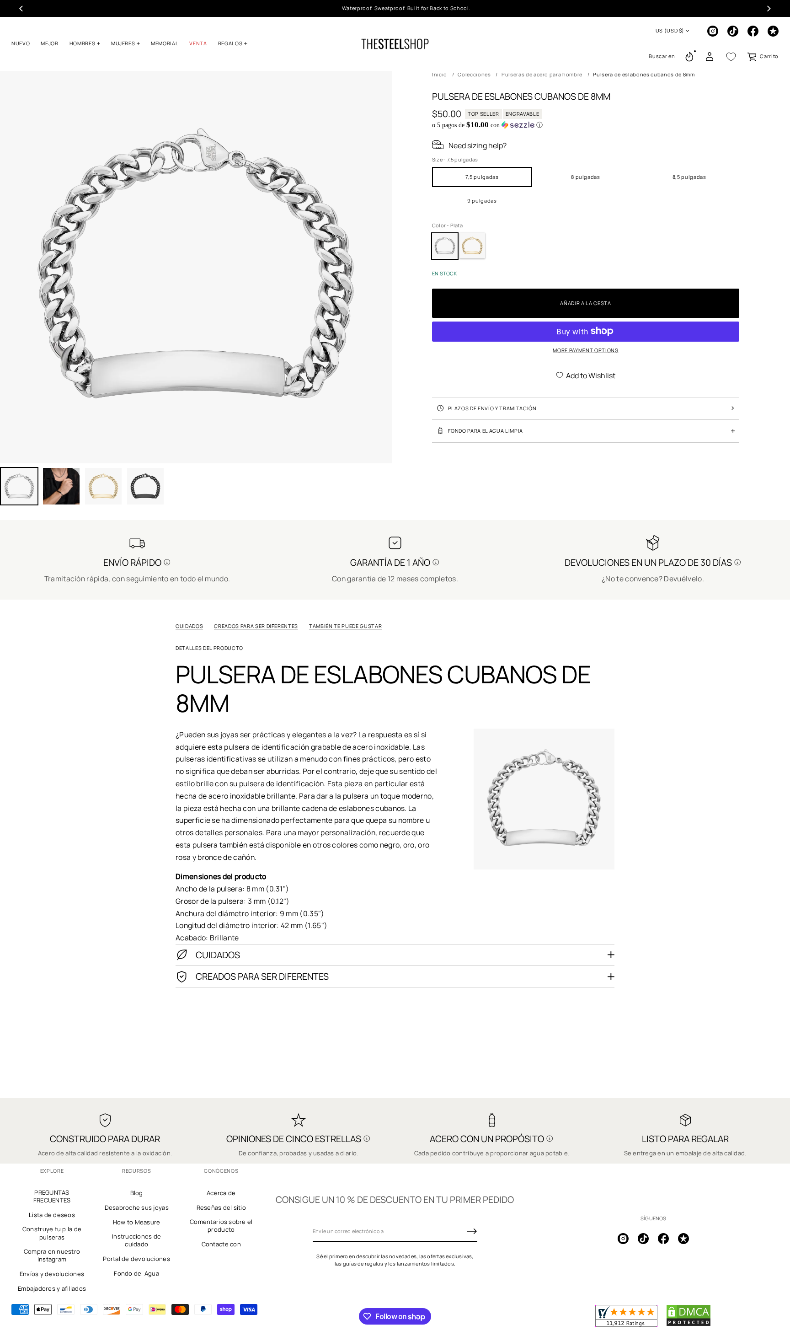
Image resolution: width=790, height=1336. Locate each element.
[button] (661, 57)
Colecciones (474, 74)
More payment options (585, 349)
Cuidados (189, 625)
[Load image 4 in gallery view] (103, 486)
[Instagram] (713, 31)
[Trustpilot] (773, 31)
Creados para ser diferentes (256, 625)
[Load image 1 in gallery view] (19, 486)
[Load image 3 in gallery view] (61, 486)
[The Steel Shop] (395, 44)
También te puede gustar (345, 625)
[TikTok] (733, 31)
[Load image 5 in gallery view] (145, 486)
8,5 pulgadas (689, 176)
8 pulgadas (585, 176)
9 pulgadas (482, 200)
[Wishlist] (731, 56)
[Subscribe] (471, 1231)
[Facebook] (753, 31)
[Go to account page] (709, 57)
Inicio (439, 74)
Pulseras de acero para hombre (542, 74)
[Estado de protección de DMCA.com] (688, 1324)
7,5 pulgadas (482, 176)
